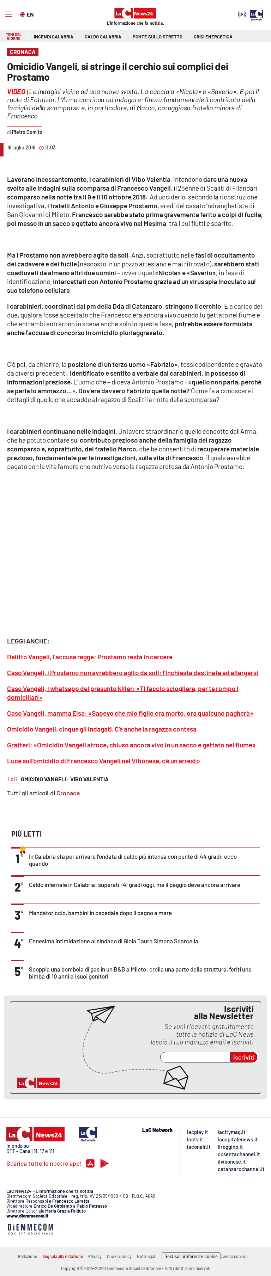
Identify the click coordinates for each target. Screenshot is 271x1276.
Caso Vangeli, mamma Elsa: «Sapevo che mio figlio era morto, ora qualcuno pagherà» (130, 713)
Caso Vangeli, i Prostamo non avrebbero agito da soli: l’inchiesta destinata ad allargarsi (132, 672)
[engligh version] (23, 13)
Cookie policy (119, 1256)
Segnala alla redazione (62, 1256)
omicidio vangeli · (44, 779)
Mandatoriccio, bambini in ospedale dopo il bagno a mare (100, 912)
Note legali (146, 1256)
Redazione (27, 1256)
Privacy (95, 1256)
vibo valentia (89, 779)
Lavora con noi (234, 1256)
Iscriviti (244, 1057)
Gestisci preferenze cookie (191, 1256)
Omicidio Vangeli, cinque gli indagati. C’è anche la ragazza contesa (102, 729)
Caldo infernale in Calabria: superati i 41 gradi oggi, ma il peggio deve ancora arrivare (134, 884)
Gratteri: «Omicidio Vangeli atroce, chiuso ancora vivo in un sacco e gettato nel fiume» (131, 745)
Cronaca (68, 793)
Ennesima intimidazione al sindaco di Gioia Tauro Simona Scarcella (113, 940)
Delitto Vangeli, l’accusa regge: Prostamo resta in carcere (90, 657)
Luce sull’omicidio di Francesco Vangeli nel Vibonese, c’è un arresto (103, 761)
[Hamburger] (8, 14)
